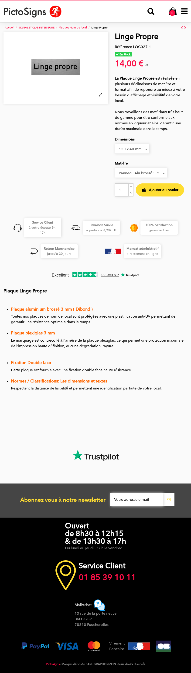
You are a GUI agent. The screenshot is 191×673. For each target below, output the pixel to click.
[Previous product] (182, 27)
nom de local (61, 316)
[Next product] (185, 27)
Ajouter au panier (163, 190)
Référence (123, 47)
